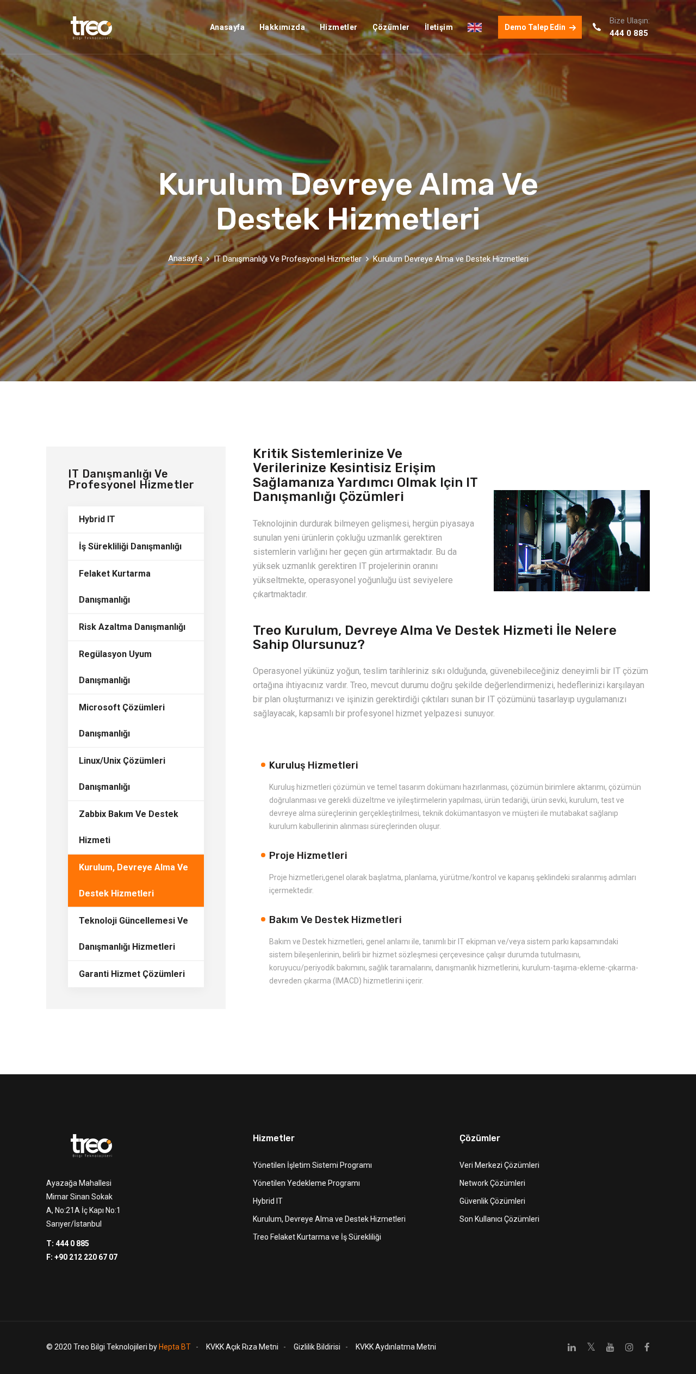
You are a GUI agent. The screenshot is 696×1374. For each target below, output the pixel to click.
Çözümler (391, 27)
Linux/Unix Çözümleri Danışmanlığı (122, 774)
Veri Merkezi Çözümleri (499, 1165)
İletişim (439, 27)
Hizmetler (339, 27)
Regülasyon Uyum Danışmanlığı (115, 667)
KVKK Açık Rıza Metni (242, 1346)
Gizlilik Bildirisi (317, 1346)
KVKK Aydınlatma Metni (396, 1346)
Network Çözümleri (492, 1183)
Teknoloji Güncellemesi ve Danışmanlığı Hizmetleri (133, 933)
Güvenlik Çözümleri (492, 1201)
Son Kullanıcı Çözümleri (499, 1219)
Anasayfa (227, 27)
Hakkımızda (282, 27)
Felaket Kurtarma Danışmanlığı (115, 586)
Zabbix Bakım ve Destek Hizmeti (128, 827)
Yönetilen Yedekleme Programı (306, 1183)
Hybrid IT (97, 519)
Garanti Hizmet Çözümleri (132, 974)
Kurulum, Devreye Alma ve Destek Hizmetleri (133, 880)
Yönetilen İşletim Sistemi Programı (312, 1165)
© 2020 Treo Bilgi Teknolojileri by (118, 1346)
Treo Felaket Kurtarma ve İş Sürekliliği (317, 1237)
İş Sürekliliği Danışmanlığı (130, 546)
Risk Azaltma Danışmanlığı (132, 627)
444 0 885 (629, 33)
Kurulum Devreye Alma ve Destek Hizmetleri (451, 259)
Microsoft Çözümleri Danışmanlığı (122, 720)
